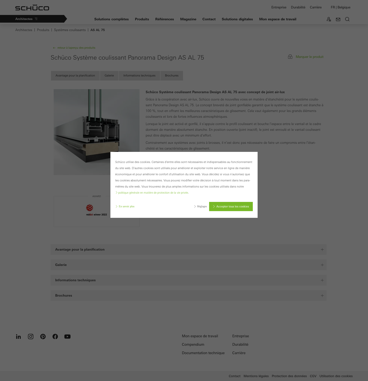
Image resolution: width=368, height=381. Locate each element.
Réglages (202, 206)
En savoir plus (126, 206)
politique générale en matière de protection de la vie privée (153, 192)
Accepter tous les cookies (232, 206)
